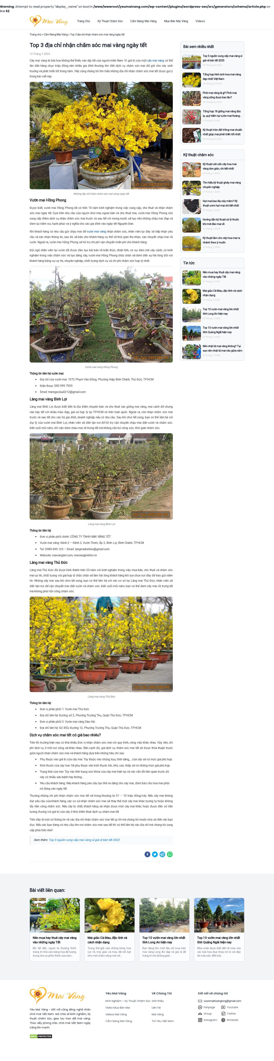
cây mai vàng (155, 60)
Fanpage (209, 1007)
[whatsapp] (170, 854)
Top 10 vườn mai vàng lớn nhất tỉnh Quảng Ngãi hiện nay (218, 940)
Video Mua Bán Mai (117, 1008)
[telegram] (162, 854)
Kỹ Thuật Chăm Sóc (110, 21)
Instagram (210, 1020)
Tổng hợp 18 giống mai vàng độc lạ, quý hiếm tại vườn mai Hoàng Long (222, 116)
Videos (200, 21)
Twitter (231, 1013)
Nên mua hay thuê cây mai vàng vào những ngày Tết (55, 940)
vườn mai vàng (96, 231)
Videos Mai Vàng (116, 1014)
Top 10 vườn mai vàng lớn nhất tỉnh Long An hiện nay (163, 940)
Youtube (232, 1007)
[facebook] (147, 854)
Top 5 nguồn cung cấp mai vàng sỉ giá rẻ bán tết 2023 (84, 840)
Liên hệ (156, 1008)
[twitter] (155, 854)
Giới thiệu (158, 1001)
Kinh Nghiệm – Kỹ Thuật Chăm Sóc (128, 1001)
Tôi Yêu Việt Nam (163, 1021)
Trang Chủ (83, 21)
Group (208, 1013)
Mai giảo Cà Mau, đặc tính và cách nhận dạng (107, 940)
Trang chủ (35, 34)
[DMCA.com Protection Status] (60, 1036)
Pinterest (232, 1020)
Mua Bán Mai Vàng (176, 21)
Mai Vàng (158, 1014)
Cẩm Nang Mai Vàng (143, 21)
